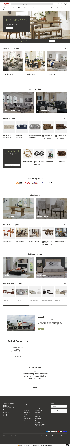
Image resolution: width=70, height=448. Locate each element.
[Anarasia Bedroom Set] (35, 291)
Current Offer (37, 404)
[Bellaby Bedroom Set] (61, 291)
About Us (36, 402)
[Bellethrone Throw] (62, 153)
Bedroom (20, 7)
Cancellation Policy (38, 410)
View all (65, 118)
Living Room (5, 7)
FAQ (35, 420)
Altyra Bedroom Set (20, 300)
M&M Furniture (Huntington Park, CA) (11, 435)
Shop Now (9, 28)
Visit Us (41, 329)
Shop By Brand (6, 9)
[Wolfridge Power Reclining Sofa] (48, 127)
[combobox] (32, 4)
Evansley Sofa (19, 135)
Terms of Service (37, 418)
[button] (61, 4)
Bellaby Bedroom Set (59, 300)
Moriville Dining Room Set (60, 241)
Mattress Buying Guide (38, 422)
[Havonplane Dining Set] (35, 233)
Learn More (52, 40)
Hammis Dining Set (20, 241)
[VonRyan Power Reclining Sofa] (61, 127)
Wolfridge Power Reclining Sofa (47, 136)
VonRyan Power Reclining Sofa (60, 136)
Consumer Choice (60, 7)
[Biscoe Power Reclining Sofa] (35, 127)
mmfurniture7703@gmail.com (19, 351)
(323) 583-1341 (7, 406)
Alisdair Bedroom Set (7, 300)
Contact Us (58, 0)
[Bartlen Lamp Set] (50, 153)
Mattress (26, 7)
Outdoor (53, 7)
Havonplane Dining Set (34, 241)
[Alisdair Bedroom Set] (9, 291)
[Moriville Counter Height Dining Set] (48, 233)
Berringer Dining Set (7, 241)
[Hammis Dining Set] (22, 233)
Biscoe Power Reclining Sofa (35, 135)
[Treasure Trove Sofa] (9, 127)
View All (65, 48)
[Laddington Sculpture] (28, 153)
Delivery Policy (37, 412)
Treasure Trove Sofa (7, 135)
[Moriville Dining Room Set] (61, 233)
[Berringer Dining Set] (9, 233)
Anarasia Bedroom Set (33, 300)
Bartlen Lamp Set (49, 161)
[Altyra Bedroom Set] (22, 291)
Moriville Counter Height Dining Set (47, 242)
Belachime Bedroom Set (47, 300)
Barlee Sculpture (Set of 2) (39, 162)
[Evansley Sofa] (22, 127)
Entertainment (40, 7)
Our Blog (36, 427)
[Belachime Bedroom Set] (48, 291)
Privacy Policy (37, 416)
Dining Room (13, 7)
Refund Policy (37, 408)
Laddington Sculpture (27, 161)
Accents (47, 7)
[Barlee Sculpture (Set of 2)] (39, 153)
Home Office (32, 7)
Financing (63, 0)
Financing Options (37, 406)
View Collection (12, 165)
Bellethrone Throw (61, 161)
